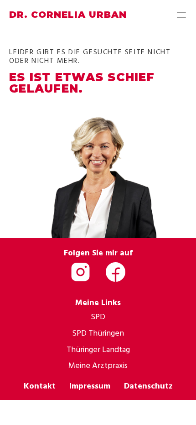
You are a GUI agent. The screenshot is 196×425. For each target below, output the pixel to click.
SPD (98, 316)
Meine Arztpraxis (98, 365)
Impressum (89, 385)
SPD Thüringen (98, 332)
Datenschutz (148, 385)
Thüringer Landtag (98, 349)
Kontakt (40, 385)
